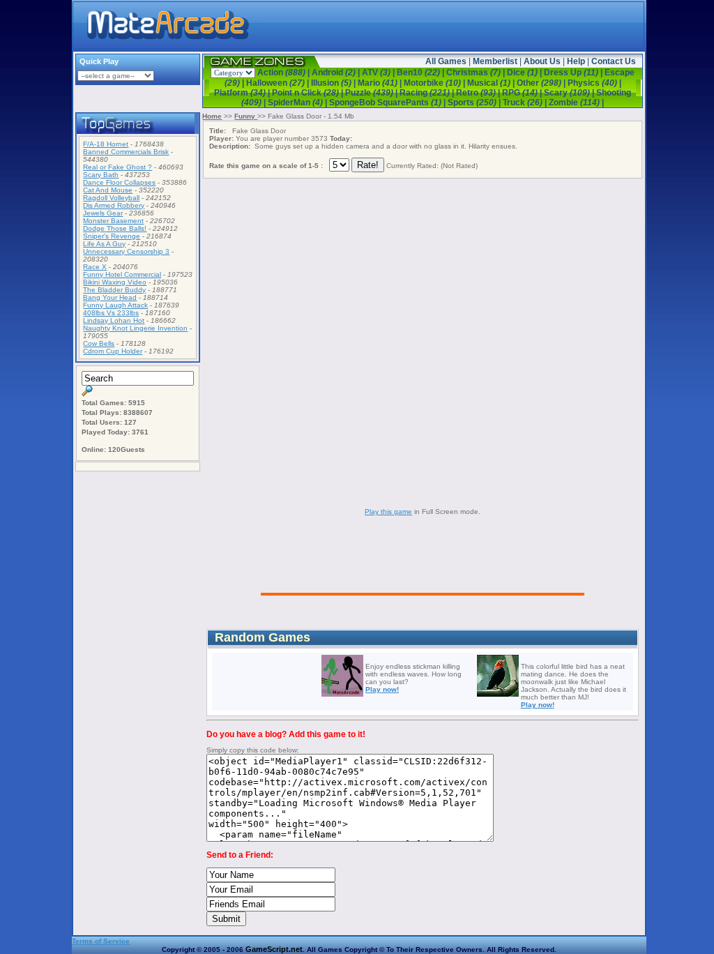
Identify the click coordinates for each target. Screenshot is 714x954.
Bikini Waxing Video (114, 282)
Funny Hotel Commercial (122, 274)
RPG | (523, 93)
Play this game (388, 511)
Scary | (570, 93)
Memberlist (495, 61)
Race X (95, 267)
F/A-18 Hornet (105, 144)
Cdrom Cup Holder (112, 351)
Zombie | (576, 102)
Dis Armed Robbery (113, 205)
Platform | (243, 93)
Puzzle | (372, 93)
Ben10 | (421, 72)
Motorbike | (435, 83)
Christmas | (476, 72)
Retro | (479, 93)
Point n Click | (308, 93)
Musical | (492, 83)
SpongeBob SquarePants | (388, 102)
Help (576, 61)
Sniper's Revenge (111, 236)
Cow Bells (98, 343)
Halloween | (278, 83)
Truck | (526, 102)
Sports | (475, 102)
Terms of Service (101, 941)
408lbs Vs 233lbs (111, 313)
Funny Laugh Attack (115, 305)
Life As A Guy (104, 244)
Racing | (428, 93)
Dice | (525, 72)
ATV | (379, 72)
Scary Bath (101, 175)
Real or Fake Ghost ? (117, 167)
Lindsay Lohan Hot (113, 320)
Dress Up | (574, 72)
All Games (445, 61)
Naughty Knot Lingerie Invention (135, 328)
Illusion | (334, 83)
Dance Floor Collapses (119, 182)
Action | (284, 72)
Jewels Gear (103, 213)
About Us (542, 61)
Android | (337, 72)
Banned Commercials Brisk (126, 152)
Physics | (594, 83)
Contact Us (613, 61)
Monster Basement (113, 221)
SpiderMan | (298, 102)
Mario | (381, 83)
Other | (542, 83)
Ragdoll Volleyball (111, 198)
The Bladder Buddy (114, 290)
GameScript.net (274, 949)
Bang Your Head (110, 297)
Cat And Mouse (107, 190)
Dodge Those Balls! (114, 228)
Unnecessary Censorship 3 (126, 251)
